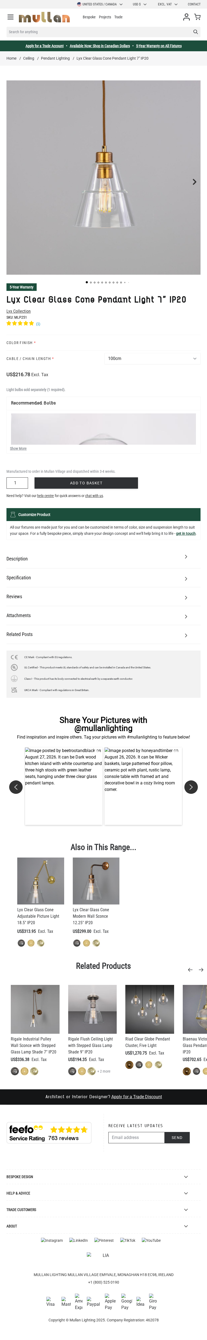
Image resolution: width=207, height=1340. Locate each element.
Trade (118, 17)
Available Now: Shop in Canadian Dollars (100, 46)
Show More (18, 448)
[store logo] (44, 17)
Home (11, 58)
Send (177, 1137)
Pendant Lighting (55, 58)
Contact (194, 4)
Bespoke (89, 17)
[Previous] (192, 969)
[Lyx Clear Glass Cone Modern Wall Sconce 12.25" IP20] (96, 881)
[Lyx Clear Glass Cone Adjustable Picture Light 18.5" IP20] (40, 881)
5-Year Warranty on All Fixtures (159, 46)
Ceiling (28, 58)
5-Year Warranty (21, 287)
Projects (105, 17)
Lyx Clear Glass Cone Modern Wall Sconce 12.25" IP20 (91, 916)
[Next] (202, 969)
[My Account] (186, 17)
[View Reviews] (103, 324)
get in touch (186, 533)
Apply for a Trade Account (45, 46)
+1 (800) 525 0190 (103, 1282)
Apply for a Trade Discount (136, 1096)
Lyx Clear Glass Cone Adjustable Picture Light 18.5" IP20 (38, 916)
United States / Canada (99, 4)
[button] (87, 282)
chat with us (94, 496)
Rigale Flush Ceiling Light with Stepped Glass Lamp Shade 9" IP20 (90, 1045)
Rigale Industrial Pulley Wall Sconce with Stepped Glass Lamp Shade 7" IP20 (33, 1045)
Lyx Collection (18, 311)
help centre (45, 496)
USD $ (137, 4)
